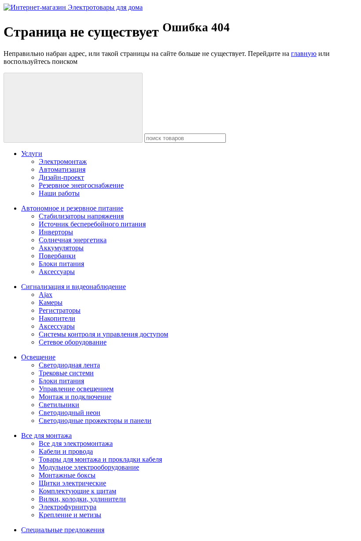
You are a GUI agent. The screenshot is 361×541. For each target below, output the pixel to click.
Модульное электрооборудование (89, 467)
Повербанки (57, 255)
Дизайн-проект (61, 177)
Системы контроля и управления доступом (103, 334)
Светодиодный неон (69, 412)
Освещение (38, 357)
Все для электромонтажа (76, 443)
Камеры (51, 302)
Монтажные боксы (67, 475)
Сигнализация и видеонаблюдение (73, 286)
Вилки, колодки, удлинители (82, 499)
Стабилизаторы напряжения (81, 216)
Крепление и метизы (70, 515)
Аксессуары (57, 271)
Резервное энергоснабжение (81, 185)
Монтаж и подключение (75, 396)
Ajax (45, 294)
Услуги (31, 153)
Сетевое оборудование (73, 342)
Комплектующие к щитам (77, 491)
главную (304, 53)
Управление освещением (76, 389)
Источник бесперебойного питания (92, 224)
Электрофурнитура (67, 507)
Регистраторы (60, 310)
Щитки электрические (72, 483)
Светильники (59, 404)
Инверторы (56, 232)
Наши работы (59, 193)
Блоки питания (61, 263)
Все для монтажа (46, 435)
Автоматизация (62, 169)
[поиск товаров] (73, 108)
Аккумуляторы (61, 248)
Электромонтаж (63, 161)
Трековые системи (66, 373)
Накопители (57, 318)
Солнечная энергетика (73, 240)
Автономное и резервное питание (72, 208)
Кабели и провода (66, 451)
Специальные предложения (62, 530)
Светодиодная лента (69, 365)
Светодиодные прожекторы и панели (95, 420)
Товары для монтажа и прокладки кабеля (100, 459)
